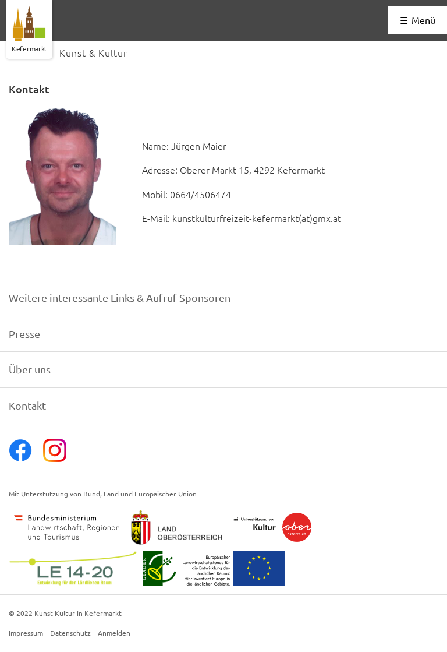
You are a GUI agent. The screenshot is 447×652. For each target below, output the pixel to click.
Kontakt (27, 405)
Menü (423, 20)
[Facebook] (20, 458)
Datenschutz (70, 633)
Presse (24, 333)
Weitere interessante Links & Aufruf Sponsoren (119, 297)
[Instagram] (54, 458)
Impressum (26, 633)
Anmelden (114, 633)
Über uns (30, 369)
